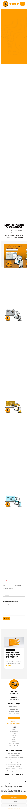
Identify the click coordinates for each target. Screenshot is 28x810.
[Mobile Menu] (22, 4)
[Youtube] (10, 4)
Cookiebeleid (10, 808)
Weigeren (14, 801)
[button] (26, 781)
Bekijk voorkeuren (14, 805)
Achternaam (18, 585)
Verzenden (6, 618)
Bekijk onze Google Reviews (14, 723)
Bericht (5, 608)
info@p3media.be (14, 711)
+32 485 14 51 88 (14, 710)
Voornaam (5, 585)
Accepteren (14, 797)
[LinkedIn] (15, 4)
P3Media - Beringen (14, 703)
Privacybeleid (17, 808)
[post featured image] (14, 642)
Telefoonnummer (8, 588)
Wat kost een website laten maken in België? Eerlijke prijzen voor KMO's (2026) (13, 655)
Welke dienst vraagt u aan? (10, 601)
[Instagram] (13, 4)
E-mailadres (6, 595)
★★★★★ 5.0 (14, 721)
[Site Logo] (5, 4)
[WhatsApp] (18, 4)
